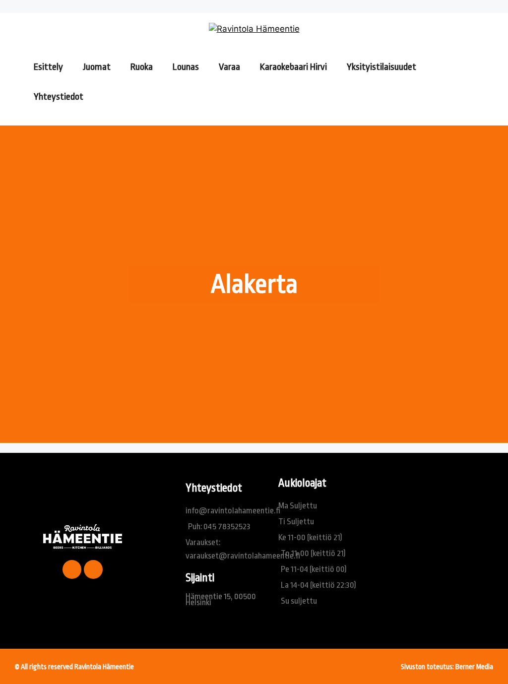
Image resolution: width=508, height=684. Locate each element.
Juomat (97, 67)
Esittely (48, 67)
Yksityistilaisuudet (381, 67)
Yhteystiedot (58, 96)
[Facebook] (72, 569)
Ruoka (141, 67)
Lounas (186, 67)
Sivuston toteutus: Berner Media (447, 667)
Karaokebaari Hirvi (293, 67)
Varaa (229, 67)
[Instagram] (93, 569)
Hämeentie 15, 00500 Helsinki (221, 599)
